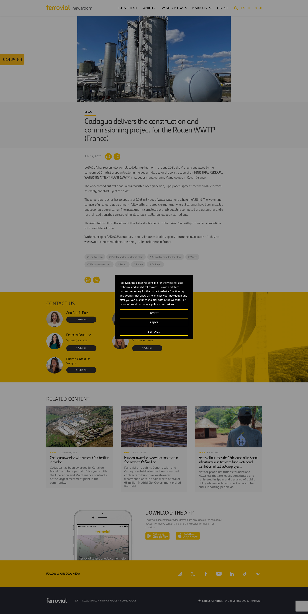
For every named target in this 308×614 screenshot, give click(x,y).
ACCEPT (154, 313)
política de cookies (162, 304)
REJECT (154, 322)
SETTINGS (154, 331)
